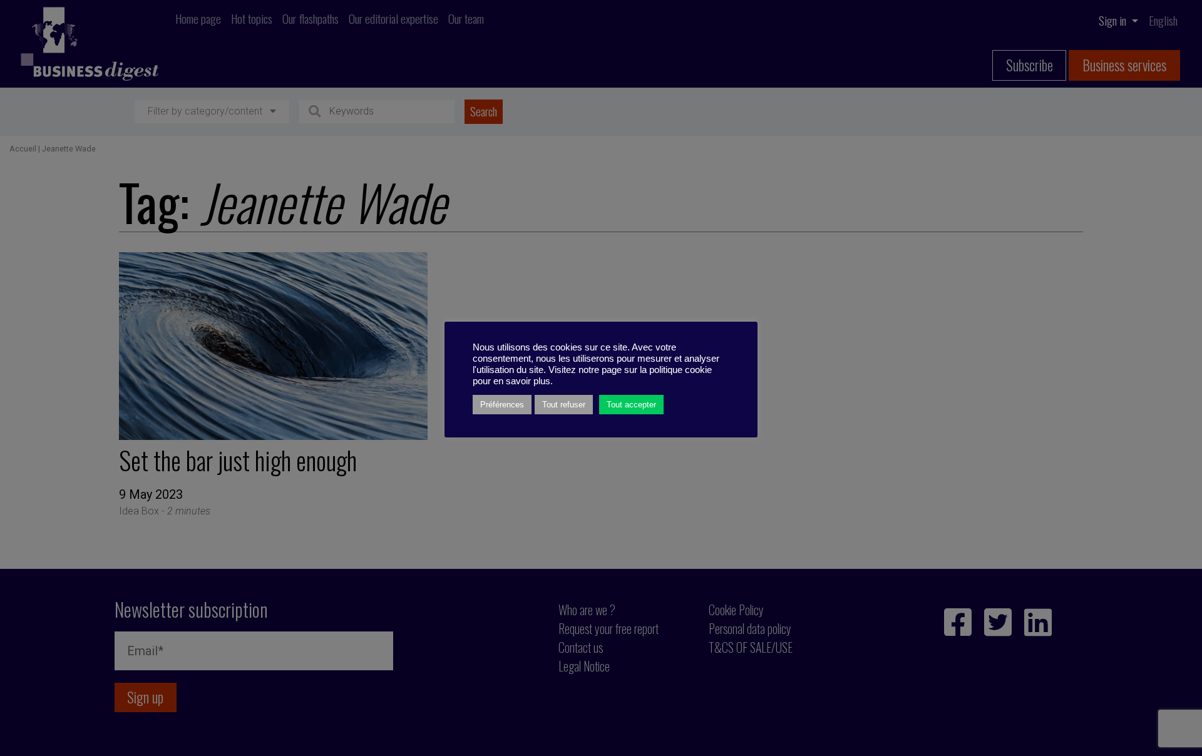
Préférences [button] (502, 404)
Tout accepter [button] (631, 404)
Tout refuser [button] (563, 404)
